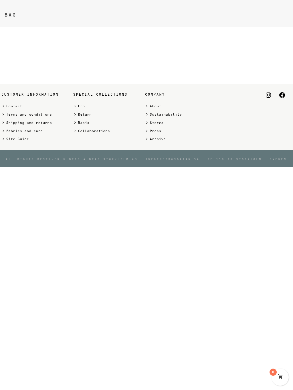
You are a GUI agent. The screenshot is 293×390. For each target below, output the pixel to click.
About (155, 106)
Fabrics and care (24, 131)
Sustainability (166, 114)
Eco (81, 106)
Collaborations (94, 131)
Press (155, 131)
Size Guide (17, 139)
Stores (156, 123)
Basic (83, 123)
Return (85, 114)
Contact (14, 106)
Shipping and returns (29, 123)
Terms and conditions (29, 114)
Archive (158, 139)
